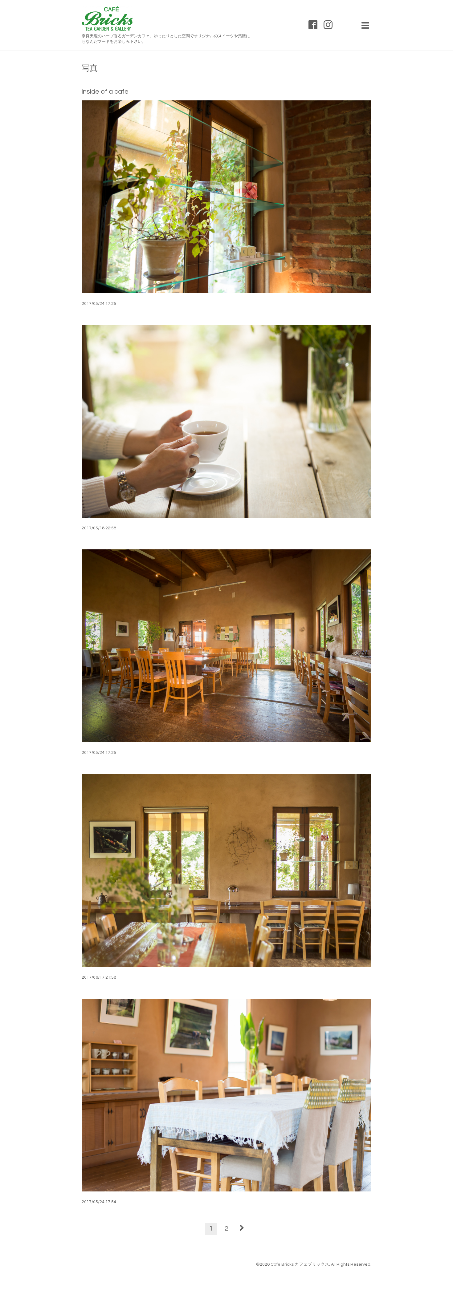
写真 (90, 68)
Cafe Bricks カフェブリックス (300, 1264)
